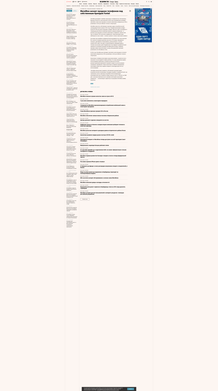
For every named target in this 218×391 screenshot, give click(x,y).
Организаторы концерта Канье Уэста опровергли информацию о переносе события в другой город (71, 161)
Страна (122, 5)
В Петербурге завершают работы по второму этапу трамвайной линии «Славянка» (71, 49)
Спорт (113, 5)
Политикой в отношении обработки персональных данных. (108, 389)
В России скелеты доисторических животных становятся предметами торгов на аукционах (71, 56)
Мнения (137, 3)
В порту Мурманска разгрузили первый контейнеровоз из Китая (71, 167)
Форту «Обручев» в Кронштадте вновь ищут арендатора (71, 126)
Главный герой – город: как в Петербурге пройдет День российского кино (71, 89)
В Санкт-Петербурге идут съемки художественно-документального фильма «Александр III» (71, 82)
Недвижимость (106, 3)
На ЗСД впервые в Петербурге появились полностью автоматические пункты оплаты (72, 75)
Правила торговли (84, 5)
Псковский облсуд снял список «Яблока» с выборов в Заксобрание (71, 154)
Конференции (91, 5)
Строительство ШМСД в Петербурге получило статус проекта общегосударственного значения (71, 17)
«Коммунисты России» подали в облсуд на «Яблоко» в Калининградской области (71, 140)
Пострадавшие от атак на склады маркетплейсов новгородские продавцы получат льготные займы (71, 181)
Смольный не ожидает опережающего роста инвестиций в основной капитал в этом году (71, 148)
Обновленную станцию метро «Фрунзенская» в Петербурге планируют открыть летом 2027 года (71, 63)
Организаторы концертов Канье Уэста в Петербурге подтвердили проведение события (71, 209)
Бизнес (80, 3)
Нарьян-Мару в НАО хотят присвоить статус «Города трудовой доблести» (71, 115)
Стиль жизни (112, 3)
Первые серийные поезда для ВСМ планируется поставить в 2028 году (71, 37)
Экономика (85, 3)
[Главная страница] (104, 2)
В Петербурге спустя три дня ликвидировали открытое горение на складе (71, 202)
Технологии (100, 3)
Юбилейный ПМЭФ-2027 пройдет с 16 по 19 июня (71, 44)
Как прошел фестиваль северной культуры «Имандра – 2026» (71, 134)
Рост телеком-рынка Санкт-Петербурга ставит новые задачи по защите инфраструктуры (72, 175)
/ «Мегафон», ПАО (99, 8)
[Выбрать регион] (146, 1)
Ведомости (69, 5)
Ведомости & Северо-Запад (124, 3)
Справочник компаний (76, 5)
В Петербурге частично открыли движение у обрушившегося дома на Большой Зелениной (71, 109)
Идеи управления (98, 5)
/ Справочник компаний (91, 8)
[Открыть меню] (151, 1)
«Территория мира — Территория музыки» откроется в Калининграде (71, 120)
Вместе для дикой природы (134, 5)
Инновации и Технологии (144, 5)
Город (104, 5)
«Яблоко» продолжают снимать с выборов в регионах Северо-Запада (71, 69)
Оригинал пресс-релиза (95, 86)
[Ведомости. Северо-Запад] (113, 2)
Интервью (133, 3)
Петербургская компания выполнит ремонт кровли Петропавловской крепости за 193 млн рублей (72, 96)
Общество (95, 3)
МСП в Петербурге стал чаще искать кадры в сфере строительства (71, 102)
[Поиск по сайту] (148, 1)
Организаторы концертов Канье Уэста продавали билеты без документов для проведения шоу (72, 195)
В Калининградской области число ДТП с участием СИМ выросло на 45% (71, 24)
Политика (90, 3)
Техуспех (126, 5)
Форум (117, 3)
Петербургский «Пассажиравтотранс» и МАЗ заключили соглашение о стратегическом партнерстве (71, 224)
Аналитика (118, 5)
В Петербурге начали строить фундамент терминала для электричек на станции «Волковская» (71, 216)
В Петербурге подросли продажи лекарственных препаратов (71, 189)
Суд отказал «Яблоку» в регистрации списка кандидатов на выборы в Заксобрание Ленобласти (71, 31)
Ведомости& (109, 5)
